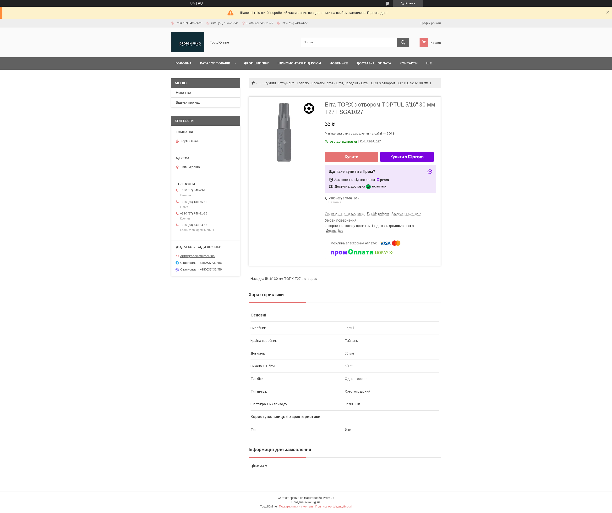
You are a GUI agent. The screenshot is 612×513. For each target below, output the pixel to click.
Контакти (409, 63)
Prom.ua (328, 498)
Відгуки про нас (188, 102)
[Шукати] (403, 42)
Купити (351, 157)
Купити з (398, 157)
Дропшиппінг (256, 63)
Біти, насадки (347, 83)
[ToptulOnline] (187, 51)
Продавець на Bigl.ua (306, 502)
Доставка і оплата (373, 63)
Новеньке (339, 63)
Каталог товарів (215, 63)
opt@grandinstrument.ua (197, 256)
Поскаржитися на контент (296, 506)
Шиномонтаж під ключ (299, 63)
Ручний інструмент (279, 83)
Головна (183, 63)
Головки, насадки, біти (315, 83)
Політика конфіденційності (333, 506)
